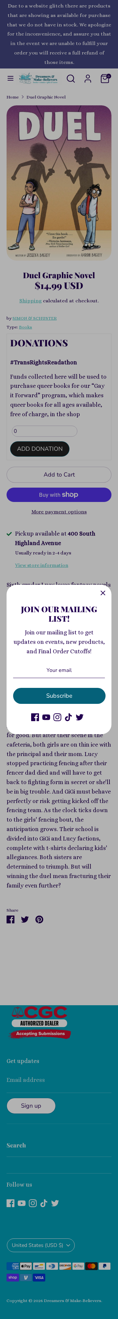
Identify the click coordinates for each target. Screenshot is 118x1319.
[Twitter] (80, 717)
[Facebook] (35, 717)
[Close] (103, 593)
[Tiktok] (68, 717)
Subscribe (59, 696)
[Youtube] (46, 717)
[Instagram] (57, 717)
